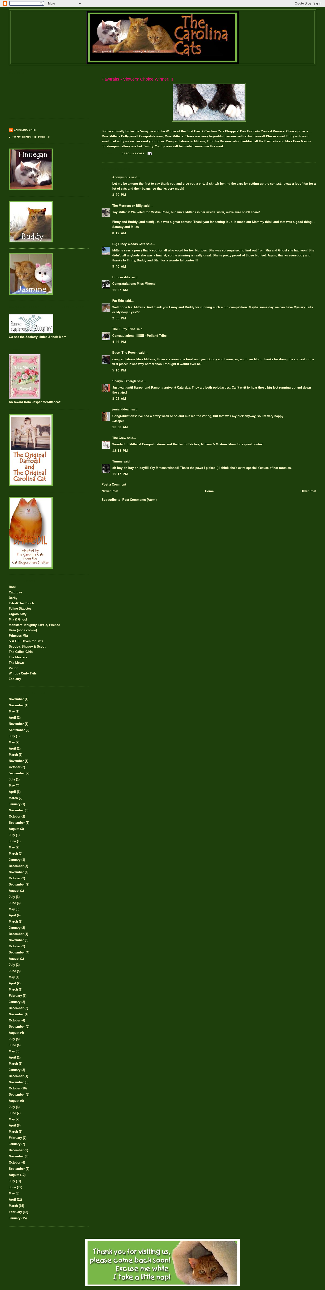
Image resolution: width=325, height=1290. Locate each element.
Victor (13, 668)
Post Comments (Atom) (139, 499)
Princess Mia (18, 635)
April (12, 717)
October (14, 767)
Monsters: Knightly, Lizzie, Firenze (34, 625)
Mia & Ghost (18, 619)
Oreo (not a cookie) (23, 630)
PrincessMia (121, 277)
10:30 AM (120, 427)
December (16, 866)
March (13, 754)
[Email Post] (149, 153)
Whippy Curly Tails (23, 673)
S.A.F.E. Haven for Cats (26, 641)
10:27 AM (120, 290)
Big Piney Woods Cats (128, 244)
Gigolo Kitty (17, 614)
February (15, 995)
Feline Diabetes (20, 608)
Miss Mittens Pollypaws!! (120, 136)
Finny (290, 136)
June (12, 841)
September (17, 730)
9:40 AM (119, 266)
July (12, 736)
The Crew (119, 438)
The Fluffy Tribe (123, 329)
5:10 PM (119, 370)
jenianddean (121, 409)
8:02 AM (119, 398)
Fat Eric (118, 301)
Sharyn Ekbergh (124, 381)
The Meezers (18, 657)
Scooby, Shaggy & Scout (27, 646)
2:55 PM (119, 318)
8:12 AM (119, 233)
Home (209, 491)
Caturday (15, 592)
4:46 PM (119, 342)
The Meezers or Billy (127, 205)
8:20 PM (119, 195)
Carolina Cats (25, 130)
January (14, 804)
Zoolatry (15, 679)
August (14, 829)
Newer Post (110, 491)
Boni (12, 587)
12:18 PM (120, 450)
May (12, 711)
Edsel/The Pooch (125, 352)
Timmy (117, 461)
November (16, 699)
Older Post (308, 491)
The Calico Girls (21, 652)
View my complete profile (29, 137)
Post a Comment (114, 484)
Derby (13, 598)
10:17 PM (120, 474)
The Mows (16, 662)
